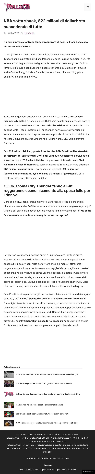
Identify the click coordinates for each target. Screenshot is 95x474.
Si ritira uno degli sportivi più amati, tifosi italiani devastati (42, 414)
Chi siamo (20, 434)
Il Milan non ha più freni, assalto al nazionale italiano (39, 405)
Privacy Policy (53, 434)
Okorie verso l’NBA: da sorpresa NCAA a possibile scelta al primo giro (47, 374)
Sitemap (75, 434)
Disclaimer (65, 434)
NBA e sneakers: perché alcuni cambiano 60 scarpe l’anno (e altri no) (47, 423)
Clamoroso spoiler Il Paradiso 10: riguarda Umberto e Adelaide (44, 383)
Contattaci (65, 458)
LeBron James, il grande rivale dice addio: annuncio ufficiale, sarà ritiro (48, 394)
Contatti (30, 434)
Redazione (40, 434)
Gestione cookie (88, 472)
